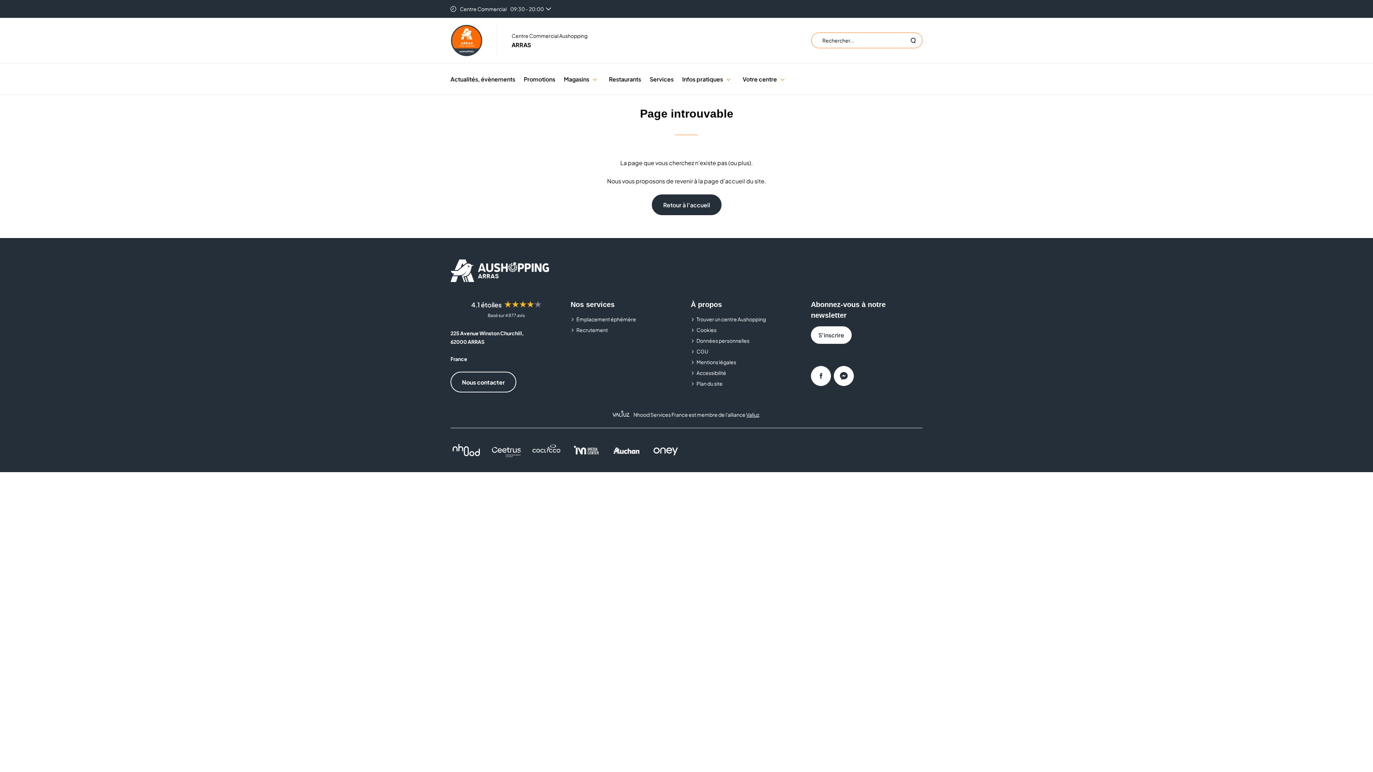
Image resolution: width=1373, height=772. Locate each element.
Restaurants (625, 79)
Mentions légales (716, 362)
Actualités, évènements (483, 79)
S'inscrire (831, 335)
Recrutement (592, 330)
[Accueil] (467, 40)
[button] (594, 79)
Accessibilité (711, 373)
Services (662, 79)
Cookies (707, 330)
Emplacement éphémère (606, 319)
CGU (702, 351)
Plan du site (710, 383)
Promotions (539, 79)
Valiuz (752, 414)
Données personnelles (723, 340)
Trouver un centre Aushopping (731, 319)
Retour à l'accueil (686, 205)
